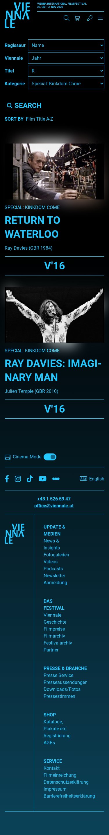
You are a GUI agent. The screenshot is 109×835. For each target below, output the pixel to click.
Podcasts (53, 568)
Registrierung (57, 735)
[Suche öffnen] (66, 18)
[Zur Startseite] (17, 16)
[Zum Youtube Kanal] (43, 479)
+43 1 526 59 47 (54, 499)
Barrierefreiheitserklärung (69, 796)
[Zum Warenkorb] (77, 18)
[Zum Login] (90, 18)
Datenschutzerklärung (66, 782)
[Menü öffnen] (100, 20)
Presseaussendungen (65, 682)
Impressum (55, 789)
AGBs (49, 742)
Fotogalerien (56, 555)
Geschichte (55, 622)
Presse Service (58, 675)
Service (53, 761)
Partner (51, 650)
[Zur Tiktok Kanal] (30, 479)
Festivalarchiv (58, 643)
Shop (50, 715)
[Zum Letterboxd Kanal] (56, 479)
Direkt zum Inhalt (17, 3)
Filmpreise (54, 629)
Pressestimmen (59, 696)
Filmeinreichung (60, 775)
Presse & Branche (65, 668)
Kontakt (52, 768)
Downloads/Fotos (62, 689)
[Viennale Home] (15, 660)
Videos (51, 561)
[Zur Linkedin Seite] (18, 479)
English (96, 479)
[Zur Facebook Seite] (7, 479)
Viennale (52, 615)
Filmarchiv (54, 636)
